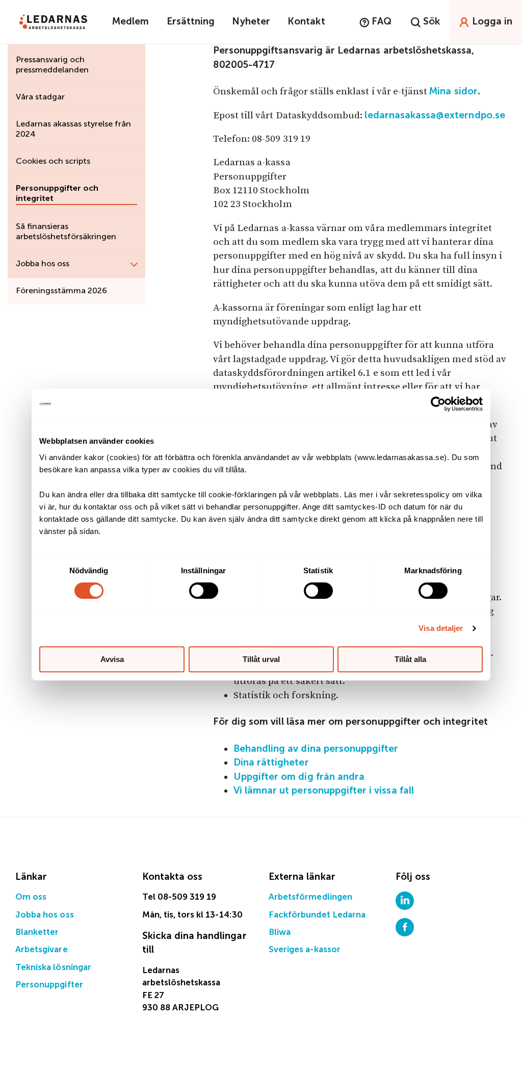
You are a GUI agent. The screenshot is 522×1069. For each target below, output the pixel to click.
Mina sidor (453, 91)
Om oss (30, 897)
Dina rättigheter (271, 763)
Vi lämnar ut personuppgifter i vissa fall (323, 791)
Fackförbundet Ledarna (317, 915)
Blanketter (37, 932)
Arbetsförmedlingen (310, 897)
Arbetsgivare (41, 950)
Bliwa (280, 932)
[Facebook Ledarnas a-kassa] (405, 927)
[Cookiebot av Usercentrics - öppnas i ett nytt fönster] (438, 404)
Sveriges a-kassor (305, 950)
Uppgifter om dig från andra (298, 777)
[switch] (203, 590)
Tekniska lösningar (53, 967)
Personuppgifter (49, 985)
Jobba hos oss (44, 915)
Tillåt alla (410, 659)
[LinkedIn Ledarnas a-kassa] (405, 900)
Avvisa (112, 659)
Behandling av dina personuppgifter (316, 749)
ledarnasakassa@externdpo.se (434, 115)
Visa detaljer (441, 628)
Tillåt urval (261, 659)
